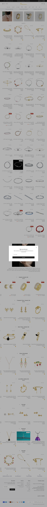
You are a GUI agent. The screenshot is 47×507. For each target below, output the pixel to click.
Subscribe (23, 257)
